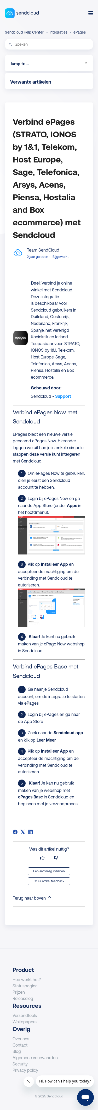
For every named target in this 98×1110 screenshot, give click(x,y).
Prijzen (19, 992)
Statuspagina (25, 985)
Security (20, 1064)
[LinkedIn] (30, 832)
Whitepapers (25, 1021)
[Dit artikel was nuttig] (42, 857)
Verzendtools (25, 1015)
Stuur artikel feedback (49, 881)
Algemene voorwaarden (35, 1057)
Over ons (21, 1038)
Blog (17, 1051)
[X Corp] (22, 832)
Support (63, 396)
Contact (20, 1045)
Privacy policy (25, 1070)
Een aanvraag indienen (49, 871)
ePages (79, 32)
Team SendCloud (43, 250)
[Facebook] (15, 832)
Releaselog (23, 998)
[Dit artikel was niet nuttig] (56, 857)
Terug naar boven (30, 898)
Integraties (58, 32)
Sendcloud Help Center (24, 32)
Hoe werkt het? (27, 979)
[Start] (22, 13)
